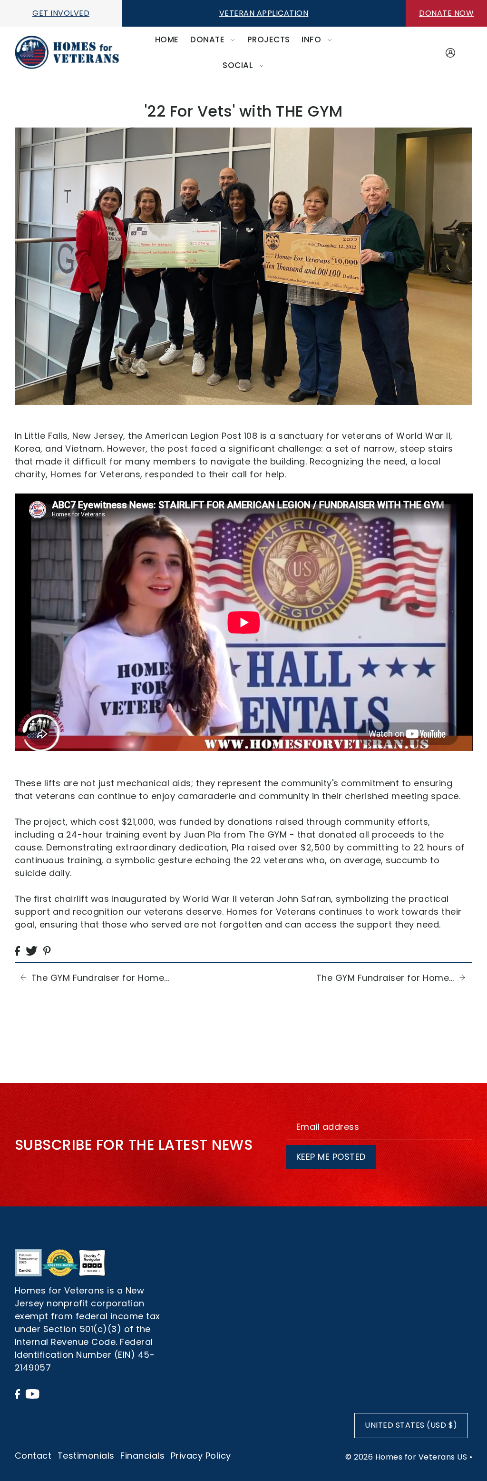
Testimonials (86, 1455)
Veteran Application (264, 13)
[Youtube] (32, 1393)
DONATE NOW (446, 13)
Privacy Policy (201, 1455)
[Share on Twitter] (32, 950)
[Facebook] (17, 1393)
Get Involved (60, 13)
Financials (142, 1455)
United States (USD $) (411, 1425)
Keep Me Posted (331, 1157)
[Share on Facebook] (17, 950)
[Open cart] (466, 53)
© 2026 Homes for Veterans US (406, 1456)
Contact (33, 1455)
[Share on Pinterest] (47, 950)
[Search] (433, 50)
